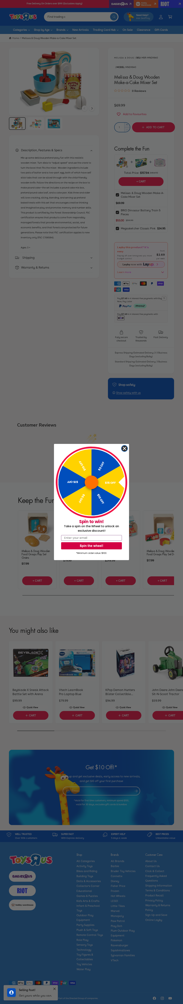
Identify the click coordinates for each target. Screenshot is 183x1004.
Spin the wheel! (91, 546)
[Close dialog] (124, 448)
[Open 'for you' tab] (11, 992)
